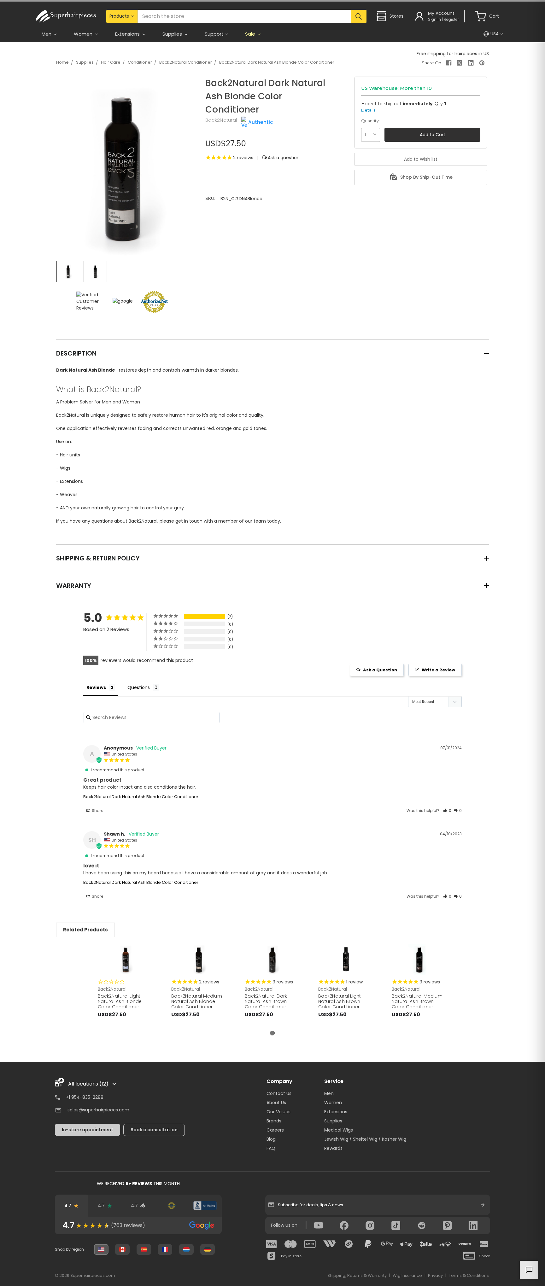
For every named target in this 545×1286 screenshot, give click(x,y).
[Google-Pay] (387, 1244)
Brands (274, 1121)
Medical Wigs (338, 1130)
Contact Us (279, 1093)
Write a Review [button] (438, 670)
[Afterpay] (349, 1244)
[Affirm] (445, 1244)
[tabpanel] (125, 987)
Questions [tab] (138, 687)
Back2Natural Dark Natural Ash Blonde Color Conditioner (276, 62)
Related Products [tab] (85, 929)
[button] (447, 810)
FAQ (271, 1148)
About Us (276, 1102)
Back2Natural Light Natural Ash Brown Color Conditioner (339, 1001)
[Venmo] (464, 1244)
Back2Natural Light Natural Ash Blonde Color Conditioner (120, 1001)
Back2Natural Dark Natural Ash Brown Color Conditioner (266, 1001)
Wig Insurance (407, 1275)
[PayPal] (368, 1244)
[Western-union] (329, 1244)
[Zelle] (425, 1244)
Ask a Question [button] (380, 670)
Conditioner (140, 62)
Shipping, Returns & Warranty (357, 1275)
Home (62, 62)
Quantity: (370, 120)
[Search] (358, 16)
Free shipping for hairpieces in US (453, 53)
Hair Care (110, 62)
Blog (271, 1139)
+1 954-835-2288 (84, 1097)
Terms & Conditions (469, 1275)
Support (214, 34)
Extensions (335, 1112)
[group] (138, 1225)
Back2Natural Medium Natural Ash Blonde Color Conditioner (196, 1001)
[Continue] (483, 1205)
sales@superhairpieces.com (98, 1110)
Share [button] (97, 810)
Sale (250, 34)
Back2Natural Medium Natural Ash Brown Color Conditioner (417, 1001)
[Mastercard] (290, 1244)
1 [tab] (272, 1033)
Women (333, 1102)
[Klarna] (484, 1244)
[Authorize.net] (171, 1206)
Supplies (85, 62)
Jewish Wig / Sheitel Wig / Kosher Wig (365, 1139)
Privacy (435, 1275)
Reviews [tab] (96, 687)
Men (329, 1093)
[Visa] (271, 1244)
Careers (275, 1130)
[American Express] (310, 1244)
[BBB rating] (205, 1206)
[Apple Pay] (406, 1244)
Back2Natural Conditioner (185, 62)
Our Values (278, 1112)
